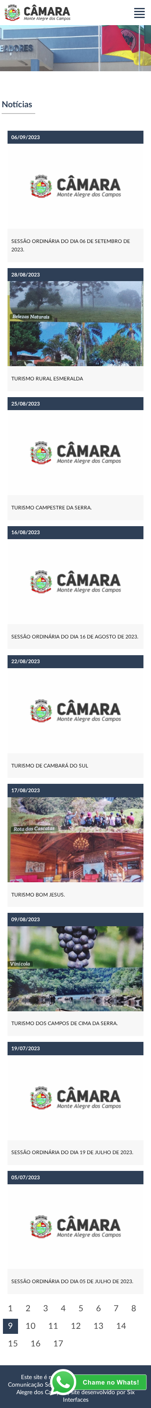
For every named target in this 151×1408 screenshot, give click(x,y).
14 (121, 1326)
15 (13, 1344)
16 (36, 1344)
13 (99, 1326)
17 (58, 1344)
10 (31, 1326)
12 (76, 1326)
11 (53, 1326)
